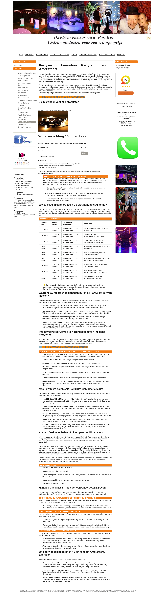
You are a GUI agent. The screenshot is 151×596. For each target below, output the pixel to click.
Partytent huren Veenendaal (27, 591)
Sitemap (22, 590)
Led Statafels (23, 90)
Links (27, 590)
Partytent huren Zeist (119, 590)
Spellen (21, 105)
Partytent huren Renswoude (61, 591)
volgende (59, 110)
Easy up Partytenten (25, 78)
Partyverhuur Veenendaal (127, 591)
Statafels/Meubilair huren (25, 109)
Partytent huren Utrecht (100, 591)
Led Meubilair (23, 88)
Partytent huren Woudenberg (104, 590)
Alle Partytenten (24, 76)
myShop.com (49, 173)
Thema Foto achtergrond (22, 118)
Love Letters (22, 93)
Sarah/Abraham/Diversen (27, 100)
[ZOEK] (34, 65)
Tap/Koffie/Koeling (24, 115)
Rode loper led (23, 98)
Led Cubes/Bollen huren (24, 84)
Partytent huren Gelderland (73, 590)
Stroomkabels (23, 112)
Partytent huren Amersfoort (57, 590)
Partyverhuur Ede (113, 591)
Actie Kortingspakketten (26, 73)
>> (62, 110)
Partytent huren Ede (88, 590)
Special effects (23, 103)
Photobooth (22, 95)
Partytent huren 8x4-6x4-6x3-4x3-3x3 (81, 591)
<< (65, 110)
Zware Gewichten (24, 127)
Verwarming (22, 124)
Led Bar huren (23, 81)
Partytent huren (132, 590)
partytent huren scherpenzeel (39, 590)
